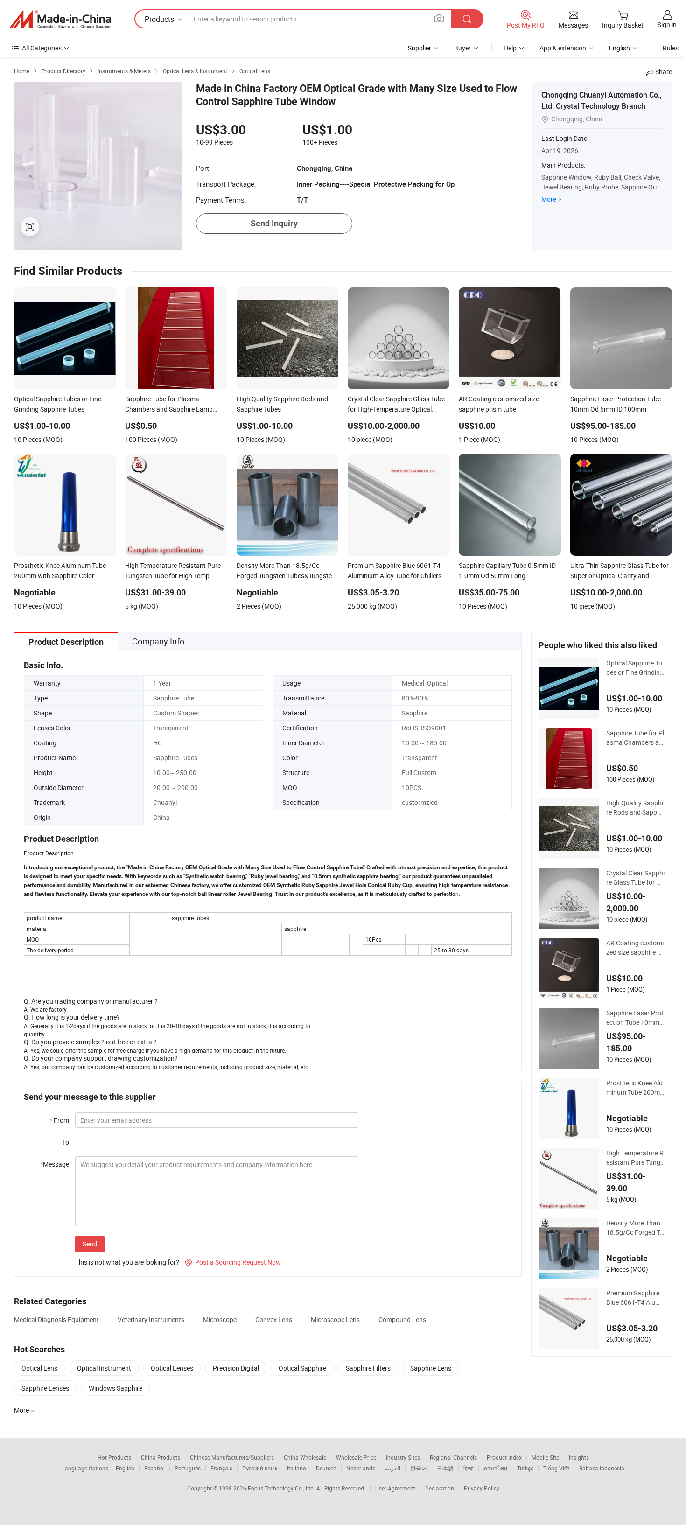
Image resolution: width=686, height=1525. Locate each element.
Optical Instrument (104, 1368)
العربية (392, 1468)
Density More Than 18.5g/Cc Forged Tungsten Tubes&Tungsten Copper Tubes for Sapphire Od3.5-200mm (635, 1227)
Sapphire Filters (368, 1368)
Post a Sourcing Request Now (233, 1262)
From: (59, 1120)
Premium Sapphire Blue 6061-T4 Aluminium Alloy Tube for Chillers (634, 1297)
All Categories (42, 47)
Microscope (220, 1319)
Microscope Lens (335, 1319)
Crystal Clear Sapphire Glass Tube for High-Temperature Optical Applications (635, 877)
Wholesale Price (356, 1457)
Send (90, 1243)
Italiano (296, 1468)
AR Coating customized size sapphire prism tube (635, 947)
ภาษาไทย (495, 1468)
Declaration (439, 1488)
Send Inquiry (274, 223)
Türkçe (525, 1468)
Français (221, 1468)
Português (188, 1468)
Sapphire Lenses (45, 1388)
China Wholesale (305, 1457)
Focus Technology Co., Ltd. (282, 1488)
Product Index (504, 1457)
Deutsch (326, 1468)
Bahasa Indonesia (601, 1468)
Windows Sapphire (115, 1388)
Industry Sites (403, 1457)
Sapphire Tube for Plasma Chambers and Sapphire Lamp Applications (635, 737)
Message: (55, 1164)
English (125, 1468)
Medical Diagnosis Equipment (56, 1319)
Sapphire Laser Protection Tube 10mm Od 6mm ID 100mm (635, 1017)
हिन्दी (468, 1468)
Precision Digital (236, 1368)
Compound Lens (402, 1319)
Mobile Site (545, 1457)
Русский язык (259, 1468)
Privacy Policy (481, 1488)
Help (510, 47)
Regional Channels (453, 1457)
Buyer (462, 47)
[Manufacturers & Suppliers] (60, 19)
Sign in (667, 24)
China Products (160, 1457)
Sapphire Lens (430, 1368)
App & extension (562, 47)
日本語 (445, 1468)
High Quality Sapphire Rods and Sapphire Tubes (635, 807)
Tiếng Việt (556, 1468)
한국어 (418, 1468)
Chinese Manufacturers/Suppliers (232, 1457)
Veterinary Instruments (151, 1319)
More (548, 199)
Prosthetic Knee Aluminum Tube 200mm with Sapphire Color (635, 1087)
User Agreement (395, 1488)
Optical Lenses (172, 1368)
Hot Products (114, 1457)
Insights (579, 1457)
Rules (671, 47)
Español (154, 1468)
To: (66, 1142)
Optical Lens (39, 1368)
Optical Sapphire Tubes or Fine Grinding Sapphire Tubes (635, 667)
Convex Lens (273, 1319)
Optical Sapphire (302, 1368)
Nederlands (360, 1468)
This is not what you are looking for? (127, 1262)
